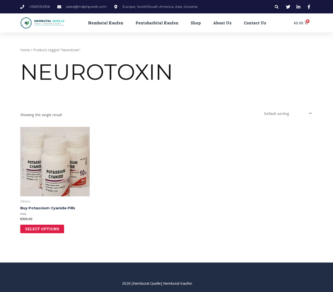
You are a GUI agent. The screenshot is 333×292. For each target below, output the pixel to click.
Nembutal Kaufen (105, 22)
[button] (277, 6)
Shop (196, 22)
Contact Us (255, 22)
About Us (222, 22)
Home (25, 50)
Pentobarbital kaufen (157, 22)
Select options (42, 228)
